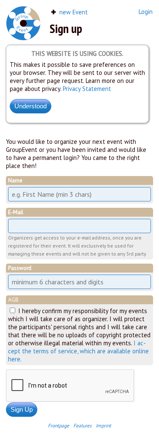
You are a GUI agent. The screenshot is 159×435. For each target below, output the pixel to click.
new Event (73, 12)
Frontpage (58, 425)
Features (82, 425)
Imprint (103, 425)
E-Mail (15, 212)
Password (19, 268)
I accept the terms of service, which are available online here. (78, 351)
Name (15, 180)
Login (146, 12)
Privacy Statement (87, 89)
